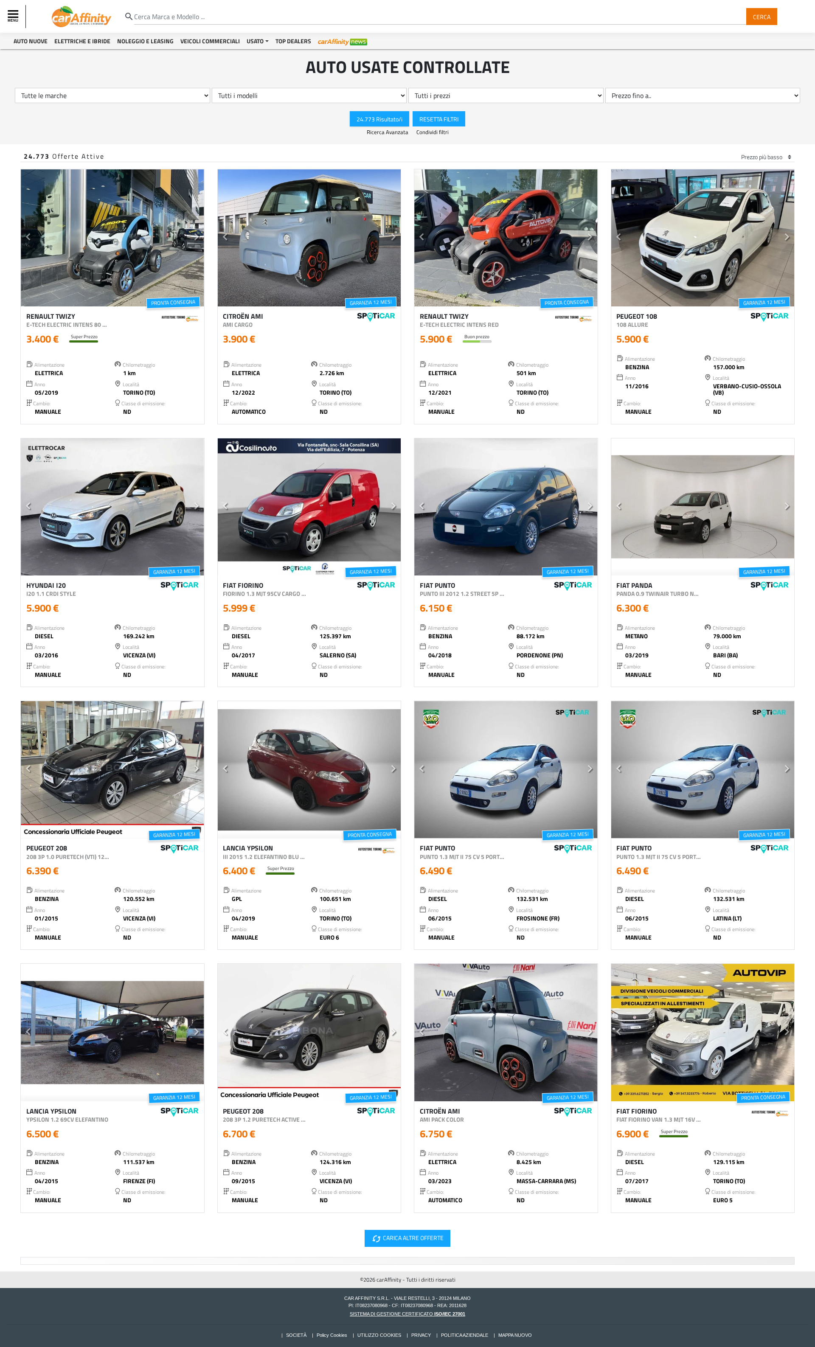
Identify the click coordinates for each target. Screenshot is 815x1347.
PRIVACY (421, 1335)
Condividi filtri (432, 132)
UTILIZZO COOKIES (379, 1335)
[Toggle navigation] (14, 16)
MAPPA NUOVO (515, 1335)
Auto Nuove (31, 40)
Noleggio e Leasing (145, 40)
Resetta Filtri (438, 119)
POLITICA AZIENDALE (464, 1335)
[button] (28, 238)
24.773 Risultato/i (379, 119)
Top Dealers (293, 40)
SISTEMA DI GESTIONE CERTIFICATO (407, 1313)
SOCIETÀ (296, 1335)
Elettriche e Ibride (82, 40)
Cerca (761, 16)
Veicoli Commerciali (210, 40)
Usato (255, 40)
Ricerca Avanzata (388, 132)
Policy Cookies (332, 1335)
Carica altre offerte (407, 1238)
